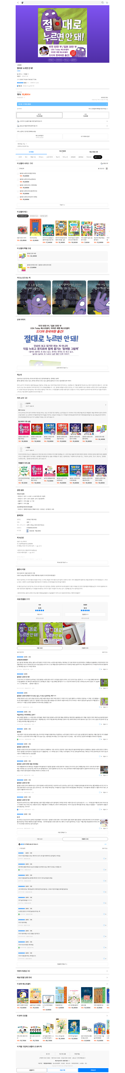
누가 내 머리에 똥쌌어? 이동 (48, 1003)
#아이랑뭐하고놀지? (23, 216)
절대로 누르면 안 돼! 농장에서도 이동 (64, 181)
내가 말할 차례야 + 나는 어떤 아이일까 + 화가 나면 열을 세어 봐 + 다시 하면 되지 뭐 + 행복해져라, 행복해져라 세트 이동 (48, 1032)
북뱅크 (19, 76)
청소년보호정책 (56, 1063)
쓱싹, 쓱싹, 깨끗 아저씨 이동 (22, 1033)
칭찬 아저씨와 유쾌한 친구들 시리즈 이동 (87, 1032)
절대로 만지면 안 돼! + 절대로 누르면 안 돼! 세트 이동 (62, 267)
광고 (86, 1063)
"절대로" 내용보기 (62, 734)
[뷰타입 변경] (107, 168)
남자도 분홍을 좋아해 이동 (49, 474)
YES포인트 (20, 97)
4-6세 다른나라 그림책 (39, 496)
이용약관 (40, 1063)
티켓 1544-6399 (55, 1058)
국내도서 (20, 509)
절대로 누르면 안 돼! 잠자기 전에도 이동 (64, 198)
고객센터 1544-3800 (44, 1058)
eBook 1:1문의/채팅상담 (78, 1058)
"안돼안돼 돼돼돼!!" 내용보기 (62, 663)
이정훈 (25, 74)
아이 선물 (26, 501)
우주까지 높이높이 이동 (74, 1030)
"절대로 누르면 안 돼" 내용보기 (62, 750)
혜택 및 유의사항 (40, 618)
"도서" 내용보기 (62, 821)
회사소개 (68, 1063)
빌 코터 (19, 74)
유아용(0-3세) (50, 509)
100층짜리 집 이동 (61, 999)
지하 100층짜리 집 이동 (99, 999)
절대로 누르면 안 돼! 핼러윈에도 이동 (88, 433)
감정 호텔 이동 (87, 999)
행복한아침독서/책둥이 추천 (31, 509)
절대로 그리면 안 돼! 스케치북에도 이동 (64, 186)
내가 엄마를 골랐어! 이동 (74, 1000)
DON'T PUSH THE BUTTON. (28, 79)
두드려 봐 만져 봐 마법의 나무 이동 (24, 474)
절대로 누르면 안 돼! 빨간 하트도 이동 (64, 175)
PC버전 (63, 1063)
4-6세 (29, 496)
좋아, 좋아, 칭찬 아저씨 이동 (35, 1033)
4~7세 (32, 501)
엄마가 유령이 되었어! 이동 (22, 1000)
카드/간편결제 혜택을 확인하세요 (97, 109)
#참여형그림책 (43, 216)
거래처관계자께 (74, 1063)
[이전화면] (18, 2)
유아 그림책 (31, 499)
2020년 (42, 509)
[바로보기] (51, 633)
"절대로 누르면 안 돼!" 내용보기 (62, 681)
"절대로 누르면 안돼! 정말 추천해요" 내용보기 (62, 768)
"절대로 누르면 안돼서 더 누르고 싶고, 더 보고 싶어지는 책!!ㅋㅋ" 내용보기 (62, 700)
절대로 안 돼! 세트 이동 (62, 256)
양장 (28, 522)
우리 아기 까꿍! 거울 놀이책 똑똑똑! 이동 (99, 1032)
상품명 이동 (22, 233)
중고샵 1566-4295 (66, 1058)
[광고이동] (102, 2)
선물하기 (20, 501)
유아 (25, 496)
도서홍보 (82, 1063)
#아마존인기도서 (34, 216)
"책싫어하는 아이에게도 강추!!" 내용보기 (62, 718)
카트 (107, 3)
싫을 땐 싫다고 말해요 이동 (35, 999)
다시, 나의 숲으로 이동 (61, 1029)
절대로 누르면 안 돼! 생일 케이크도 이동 (64, 192)
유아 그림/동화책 (39, 499)
